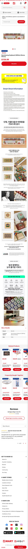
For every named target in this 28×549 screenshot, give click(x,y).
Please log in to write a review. (14, 418)
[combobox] (14, 7)
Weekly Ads (6, 3)
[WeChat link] (16, 528)
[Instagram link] (21, 525)
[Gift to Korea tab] (19, 541)
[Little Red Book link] (11, 528)
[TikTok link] (16, 525)
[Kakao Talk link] (21, 528)
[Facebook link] (7, 525)
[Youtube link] (12, 525)
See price (14, 63)
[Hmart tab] (8, 541)
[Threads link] (7, 528)
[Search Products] (24, 7)
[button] (2, 3)
